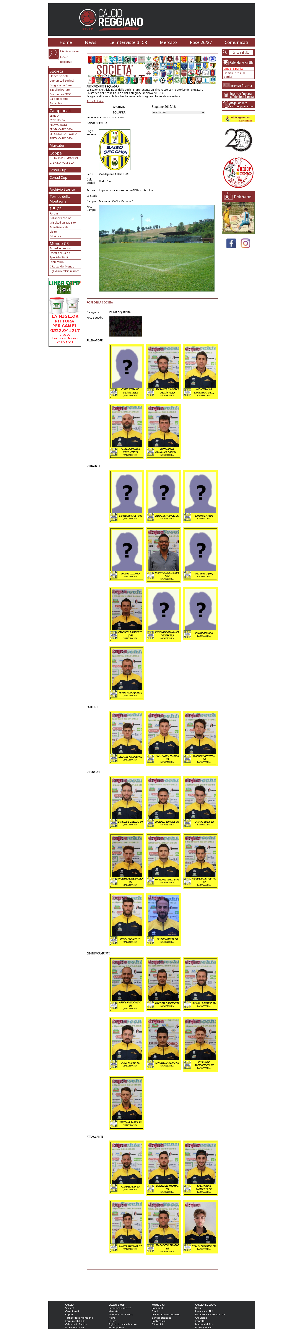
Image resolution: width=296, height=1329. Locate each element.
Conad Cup (58, 177)
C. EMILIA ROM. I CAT (63, 162)
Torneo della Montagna (60, 199)
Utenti (198, 1308)
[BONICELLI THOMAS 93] (163, 1182)
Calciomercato (59, 99)
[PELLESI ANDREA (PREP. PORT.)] (127, 445)
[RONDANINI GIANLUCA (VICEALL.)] (163, 445)
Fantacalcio (57, 262)
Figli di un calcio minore (65, 271)
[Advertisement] (65, 381)
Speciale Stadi (59, 257)
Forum (54, 213)
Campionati (60, 110)
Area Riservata (59, 227)
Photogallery (116, 1327)
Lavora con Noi (204, 1311)
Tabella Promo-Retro (121, 1314)
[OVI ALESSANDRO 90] (163, 1059)
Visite (53, 232)
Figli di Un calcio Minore (123, 1324)
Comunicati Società (62, 80)
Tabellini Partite (60, 90)
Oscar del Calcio (60, 253)
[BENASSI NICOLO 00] (127, 753)
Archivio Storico (62, 189)
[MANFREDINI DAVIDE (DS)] (163, 569)
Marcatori (58, 145)
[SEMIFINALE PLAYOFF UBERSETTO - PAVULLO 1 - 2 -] (238, 233)
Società (56, 71)
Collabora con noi (61, 218)
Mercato (168, 42)
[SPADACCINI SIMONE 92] (163, 1242)
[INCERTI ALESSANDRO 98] (127, 875)
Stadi (155, 1311)
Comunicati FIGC (60, 94)
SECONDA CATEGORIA (63, 134)
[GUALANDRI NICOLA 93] (163, 753)
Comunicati (236, 42)
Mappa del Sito (204, 1324)
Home (66, 42)
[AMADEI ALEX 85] (127, 1182)
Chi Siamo (201, 1317)
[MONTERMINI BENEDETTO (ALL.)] (200, 386)
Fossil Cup (58, 170)
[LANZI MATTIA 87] (127, 1059)
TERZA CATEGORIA (61, 138)
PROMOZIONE (58, 125)
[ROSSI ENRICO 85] (127, 935)
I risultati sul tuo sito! (63, 222)
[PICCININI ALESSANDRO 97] (200, 1059)
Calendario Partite (76, 1324)
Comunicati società (120, 1308)
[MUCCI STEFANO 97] (127, 1242)
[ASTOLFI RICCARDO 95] (127, 999)
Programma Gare (61, 85)
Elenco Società (59, 76)
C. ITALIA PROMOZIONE (64, 158)
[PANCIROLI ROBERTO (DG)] (127, 629)
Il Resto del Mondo (62, 266)
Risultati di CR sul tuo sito (210, 1314)
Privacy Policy (203, 1327)
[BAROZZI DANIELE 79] (163, 999)
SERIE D (54, 116)
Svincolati (56, 103)
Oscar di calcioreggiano (166, 1314)
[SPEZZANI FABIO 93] (127, 1118)
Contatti (200, 1321)
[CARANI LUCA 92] (200, 817)
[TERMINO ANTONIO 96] (200, 753)
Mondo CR (59, 243)
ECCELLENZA (57, 120)
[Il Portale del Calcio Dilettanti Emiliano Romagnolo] (112, 33)
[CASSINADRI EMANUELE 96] (200, 1182)
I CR (56, 208)
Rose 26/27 (201, 42)
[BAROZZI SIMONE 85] (163, 817)
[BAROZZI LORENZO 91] (127, 817)
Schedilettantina (60, 248)
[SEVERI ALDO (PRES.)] (127, 688)
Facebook (157, 1308)
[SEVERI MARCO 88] (163, 935)
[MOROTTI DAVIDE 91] (163, 875)
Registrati (66, 62)
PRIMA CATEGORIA (61, 129)
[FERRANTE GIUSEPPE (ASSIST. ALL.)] (163, 386)
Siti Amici (55, 236)
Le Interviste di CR (128, 42)
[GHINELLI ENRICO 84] (200, 999)
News (90, 42)
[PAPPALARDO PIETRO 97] (200, 875)
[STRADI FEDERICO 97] (200, 1242)
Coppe (56, 153)
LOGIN (64, 57)
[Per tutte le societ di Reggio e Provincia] (65, 345)
